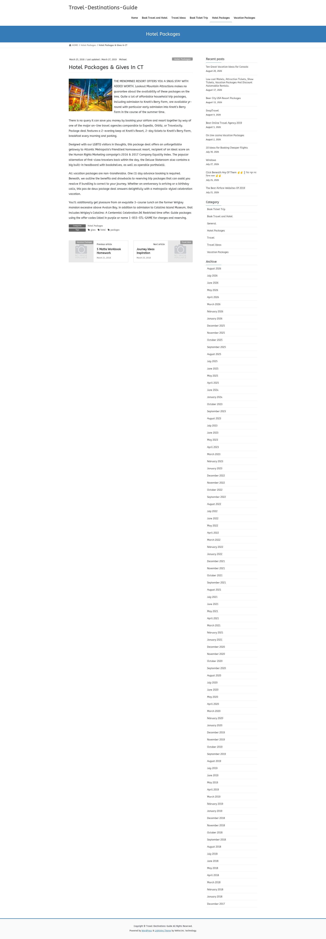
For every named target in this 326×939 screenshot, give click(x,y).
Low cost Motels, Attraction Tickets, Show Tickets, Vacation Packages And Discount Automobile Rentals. (229, 82)
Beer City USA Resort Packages (223, 98)
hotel (103, 230)
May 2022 (212, 525)
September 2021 (216, 582)
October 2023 (214, 404)
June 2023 (212, 432)
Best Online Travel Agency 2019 (224, 123)
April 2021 (213, 618)
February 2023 (215, 461)
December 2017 (216, 904)
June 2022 (212, 518)
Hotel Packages (182, 59)
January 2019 (214, 811)
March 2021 (213, 625)
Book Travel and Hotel (220, 216)
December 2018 (216, 818)
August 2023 (214, 418)
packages (115, 230)
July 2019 (212, 768)
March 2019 (213, 796)
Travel (210, 237)
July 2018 (212, 854)
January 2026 (214, 318)
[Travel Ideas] (180, 247)
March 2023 (213, 454)
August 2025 (214, 354)
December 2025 (216, 325)
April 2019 (213, 789)
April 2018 (213, 875)
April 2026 (213, 297)
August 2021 (214, 589)
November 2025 (216, 332)
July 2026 (212, 275)
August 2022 (214, 504)
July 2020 (212, 682)
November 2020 (216, 654)
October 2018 (214, 832)
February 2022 (215, 547)
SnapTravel (212, 110)
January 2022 (214, 554)
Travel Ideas (214, 244)
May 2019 (212, 782)
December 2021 (216, 561)
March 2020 (213, 711)
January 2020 (214, 725)
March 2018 (213, 882)
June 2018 (212, 861)
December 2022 (216, 475)
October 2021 (214, 575)
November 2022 (216, 482)
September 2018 (216, 839)
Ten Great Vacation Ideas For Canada (227, 66)
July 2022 (212, 511)
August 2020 (214, 675)
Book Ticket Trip (216, 209)
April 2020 (213, 704)
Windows (211, 160)
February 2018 (215, 889)
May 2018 (212, 868)
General (211, 223)
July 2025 (212, 361)
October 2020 (214, 661)
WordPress (147, 931)
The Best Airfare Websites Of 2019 (225, 188)
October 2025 (214, 340)
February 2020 (215, 718)
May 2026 (212, 290)
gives (93, 230)
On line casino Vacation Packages (225, 135)
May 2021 (212, 611)
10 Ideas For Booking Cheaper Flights (227, 147)
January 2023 (214, 468)
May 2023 (212, 439)
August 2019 (214, 761)
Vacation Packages (218, 252)
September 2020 (216, 668)
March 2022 (213, 540)
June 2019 (212, 775)
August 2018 (214, 846)
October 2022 (214, 489)
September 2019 (216, 754)
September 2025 (216, 347)
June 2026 (212, 282)
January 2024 (214, 397)
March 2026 (213, 304)
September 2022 (216, 497)
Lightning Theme (163, 931)
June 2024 (212, 390)
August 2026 (214, 268)
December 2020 (216, 646)
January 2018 (214, 896)
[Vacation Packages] (81, 247)
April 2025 (213, 383)
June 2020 (212, 689)
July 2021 (212, 597)
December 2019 (216, 732)
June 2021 (212, 604)
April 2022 (213, 532)
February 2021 (215, 632)
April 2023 (213, 447)
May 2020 (212, 697)
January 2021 (214, 639)
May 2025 (212, 375)
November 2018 (216, 825)
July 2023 (212, 425)
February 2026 (215, 311)
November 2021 (216, 568)
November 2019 (216, 739)
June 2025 (212, 368)
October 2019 (214, 747)
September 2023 (216, 411)
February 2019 (215, 804)
